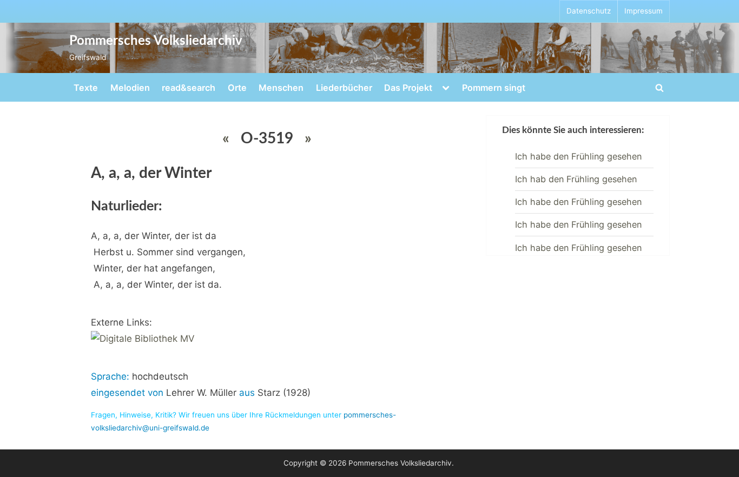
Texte (86, 87)
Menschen (281, 87)
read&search (188, 87)
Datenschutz (588, 10)
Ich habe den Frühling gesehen (578, 156)
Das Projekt (408, 87)
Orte (237, 87)
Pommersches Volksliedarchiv (155, 41)
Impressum (643, 10)
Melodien (130, 87)
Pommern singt (493, 87)
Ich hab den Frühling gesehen (576, 179)
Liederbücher (344, 87)
